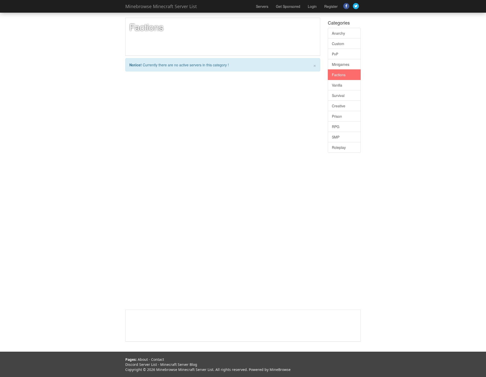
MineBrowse (280, 369)
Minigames (340, 64)
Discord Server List (141, 364)
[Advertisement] (344, 234)
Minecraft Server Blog (178, 364)
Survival (338, 95)
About (143, 359)
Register (331, 6)
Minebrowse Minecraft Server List (161, 6)
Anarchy (338, 33)
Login (312, 6)
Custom (338, 43)
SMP (335, 137)
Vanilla (337, 85)
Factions (339, 74)
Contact (157, 359)
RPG (335, 126)
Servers (262, 6)
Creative (338, 105)
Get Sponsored (288, 6)
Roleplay (339, 147)
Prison (337, 116)
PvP (335, 53)
